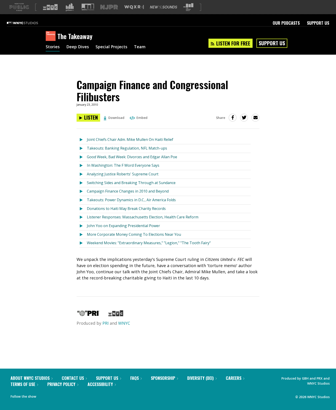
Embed (141, 117)
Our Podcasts (286, 23)
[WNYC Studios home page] (28, 23)
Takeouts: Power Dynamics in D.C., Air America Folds (131, 199)
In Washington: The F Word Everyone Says (123, 165)
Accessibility (100, 384)
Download (116, 117)
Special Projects (111, 47)
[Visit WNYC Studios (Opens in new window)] (88, 7)
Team (140, 47)
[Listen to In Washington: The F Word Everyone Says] (83, 165)
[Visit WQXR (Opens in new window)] (134, 7)
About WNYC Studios (30, 378)
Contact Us (73, 378)
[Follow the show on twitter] (52, 395)
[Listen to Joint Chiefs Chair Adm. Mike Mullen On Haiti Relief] (83, 140)
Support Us (318, 23)
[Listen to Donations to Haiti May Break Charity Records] (83, 209)
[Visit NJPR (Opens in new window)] (109, 7)
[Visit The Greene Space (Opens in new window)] (188, 7)
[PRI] (88, 314)
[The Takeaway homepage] (51, 36)
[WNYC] (115, 314)
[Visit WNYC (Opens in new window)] (50, 7)
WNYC (124, 323)
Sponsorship (163, 378)
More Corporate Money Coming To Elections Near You (134, 234)
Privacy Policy (61, 384)
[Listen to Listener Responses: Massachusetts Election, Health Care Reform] (83, 217)
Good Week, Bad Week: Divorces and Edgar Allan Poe (132, 156)
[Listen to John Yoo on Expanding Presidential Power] (83, 226)
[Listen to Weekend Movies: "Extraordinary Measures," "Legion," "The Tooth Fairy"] (83, 243)
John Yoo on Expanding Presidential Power (123, 225)
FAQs (134, 378)
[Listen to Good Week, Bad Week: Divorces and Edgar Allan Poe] (83, 157)
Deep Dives (77, 47)
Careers (233, 378)
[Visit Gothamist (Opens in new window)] (69, 7)
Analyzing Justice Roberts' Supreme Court (122, 174)
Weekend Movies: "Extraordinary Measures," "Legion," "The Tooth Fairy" (149, 242)
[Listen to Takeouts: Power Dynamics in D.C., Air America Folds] (83, 200)
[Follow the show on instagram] (60, 395)
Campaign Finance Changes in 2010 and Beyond (128, 191)
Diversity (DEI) (200, 378)
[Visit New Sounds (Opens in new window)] (163, 7)
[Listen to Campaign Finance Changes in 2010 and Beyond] (83, 191)
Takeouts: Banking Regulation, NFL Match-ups (127, 148)
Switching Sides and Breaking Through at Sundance (131, 182)
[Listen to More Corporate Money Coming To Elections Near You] (83, 234)
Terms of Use (23, 384)
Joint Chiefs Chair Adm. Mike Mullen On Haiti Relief (130, 139)
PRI (105, 323)
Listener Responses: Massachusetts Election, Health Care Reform (142, 217)
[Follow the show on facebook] (43, 395)
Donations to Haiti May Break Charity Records (126, 208)
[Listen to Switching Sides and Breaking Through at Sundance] (83, 183)
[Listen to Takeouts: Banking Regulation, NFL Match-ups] (83, 148)
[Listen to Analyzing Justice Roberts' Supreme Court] (83, 174)
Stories (53, 47)
